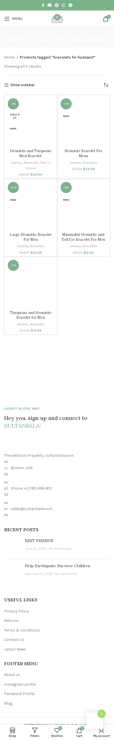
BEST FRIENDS (39, 540)
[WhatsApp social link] (63, 5)
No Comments (60, 548)
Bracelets (31, 162)
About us (12, 674)
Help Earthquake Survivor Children (57, 565)
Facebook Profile (19, 693)
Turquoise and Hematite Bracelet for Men (30, 315)
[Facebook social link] (43, 5)
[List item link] (57, 488)
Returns (11, 620)
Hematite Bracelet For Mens (83, 153)
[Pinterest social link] (56, 5)
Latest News (15, 649)
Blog (8, 703)
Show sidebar (22, 85)
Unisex (30, 168)
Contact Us (14, 639)
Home (9, 57)
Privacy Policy (16, 611)
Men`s (45, 162)
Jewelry (16, 162)
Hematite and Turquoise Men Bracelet (30, 153)
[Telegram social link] (70, 5)
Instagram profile (20, 684)
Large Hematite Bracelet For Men (31, 237)
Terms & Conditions (22, 630)
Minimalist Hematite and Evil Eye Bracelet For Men (83, 237)
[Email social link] (49, 5)
